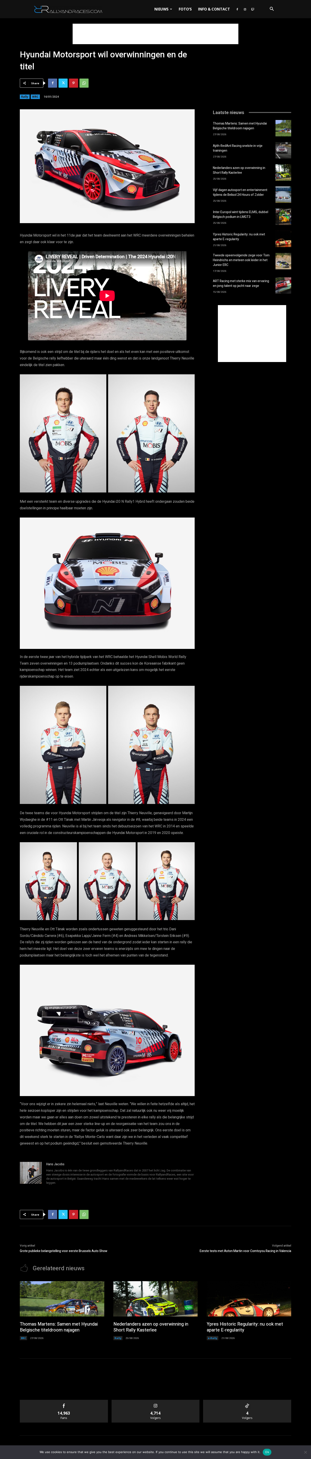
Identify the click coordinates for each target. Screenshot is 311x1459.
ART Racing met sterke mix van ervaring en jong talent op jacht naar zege (241, 283)
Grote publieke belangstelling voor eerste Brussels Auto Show (63, 1251)
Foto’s (185, 9)
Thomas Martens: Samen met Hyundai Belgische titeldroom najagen (240, 126)
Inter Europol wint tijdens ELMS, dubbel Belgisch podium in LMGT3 (240, 214)
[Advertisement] (155, 34)
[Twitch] (252, 9)
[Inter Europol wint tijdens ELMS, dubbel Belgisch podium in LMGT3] (283, 217)
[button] (271, 9)
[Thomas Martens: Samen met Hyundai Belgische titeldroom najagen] (283, 128)
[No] (305, 1452)
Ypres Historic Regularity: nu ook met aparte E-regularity (239, 237)
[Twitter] (63, 83)
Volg (155, 1401)
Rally (24, 97)
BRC (23, 1338)
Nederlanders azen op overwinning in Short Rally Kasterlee (239, 170)
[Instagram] (245, 9)
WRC (35, 97)
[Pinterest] (73, 83)
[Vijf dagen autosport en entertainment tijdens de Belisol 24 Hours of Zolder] (283, 194)
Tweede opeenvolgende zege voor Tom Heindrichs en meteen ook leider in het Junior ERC (241, 260)
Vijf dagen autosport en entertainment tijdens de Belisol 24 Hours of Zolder (240, 192)
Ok (267, 1452)
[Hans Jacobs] (31, 1174)
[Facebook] (237, 9)
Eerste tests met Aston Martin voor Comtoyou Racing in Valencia (245, 1251)
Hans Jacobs (55, 1164)
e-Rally (212, 1338)
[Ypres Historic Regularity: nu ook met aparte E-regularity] (283, 239)
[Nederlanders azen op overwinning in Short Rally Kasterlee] (283, 172)
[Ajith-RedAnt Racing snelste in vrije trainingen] (283, 150)
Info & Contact (214, 9)
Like (63, 1401)
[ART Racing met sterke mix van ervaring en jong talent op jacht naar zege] (283, 285)
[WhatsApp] (84, 83)
